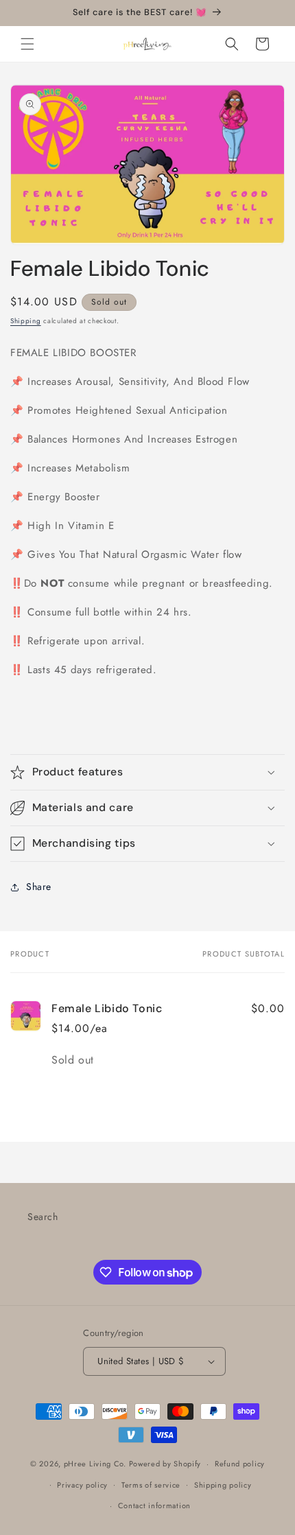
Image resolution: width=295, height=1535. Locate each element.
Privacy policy (82, 1484)
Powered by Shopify (165, 1463)
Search (42, 1216)
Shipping (25, 321)
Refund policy (240, 1463)
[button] (27, 44)
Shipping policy (223, 1484)
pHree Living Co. (96, 1463)
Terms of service (150, 1484)
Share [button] (38, 886)
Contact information (154, 1505)
